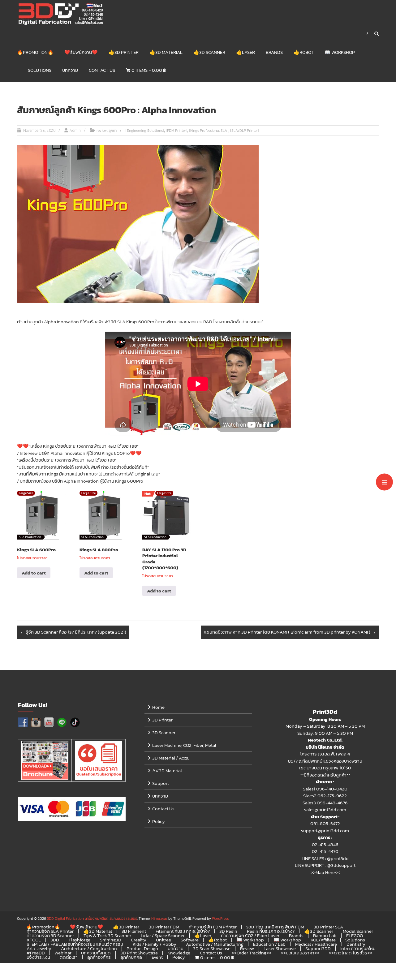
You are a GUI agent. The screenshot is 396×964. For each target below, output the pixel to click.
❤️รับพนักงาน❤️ (81, 52)
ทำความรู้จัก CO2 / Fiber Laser (250, 935)
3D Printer (162, 719)
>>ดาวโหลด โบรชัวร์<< (350, 952)
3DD (54, 939)
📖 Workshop (340, 52)
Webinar (62, 952)
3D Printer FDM (164, 926)
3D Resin (228, 931)
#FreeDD (36, 952)
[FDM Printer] (176, 130)
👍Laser (245, 52)
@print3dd (338, 858)
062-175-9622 (332, 795)
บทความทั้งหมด (96, 952)
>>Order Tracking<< (251, 952)
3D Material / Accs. (170, 757)
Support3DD (318, 948)
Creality (138, 939)
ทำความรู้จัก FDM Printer (213, 926)
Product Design (142, 948)
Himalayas (159, 918)
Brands (274, 52)
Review (247, 948)
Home (158, 707)
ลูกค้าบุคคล (131, 957)
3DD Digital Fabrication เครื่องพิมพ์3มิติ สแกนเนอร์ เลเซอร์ (92, 918)
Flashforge (79, 939)
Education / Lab (269, 944)
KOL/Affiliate (323, 939)
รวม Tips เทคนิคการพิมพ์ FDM (275, 926)
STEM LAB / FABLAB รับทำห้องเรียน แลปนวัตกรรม (75, 944)
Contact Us (102, 70)
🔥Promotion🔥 (35, 52)
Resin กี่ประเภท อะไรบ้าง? (271, 931)
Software (190, 939)
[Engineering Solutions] (145, 130)
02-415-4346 (325, 844)
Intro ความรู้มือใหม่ (358, 948)
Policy (158, 821)
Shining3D (110, 939)
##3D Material (167, 770)
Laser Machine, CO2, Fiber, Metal (184, 745)
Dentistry (355, 944)
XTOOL (34, 939)
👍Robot (304, 52)
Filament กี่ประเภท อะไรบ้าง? (183, 931)
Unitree (163, 939)
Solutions (39, 70)
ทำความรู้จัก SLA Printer (50, 931)
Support (160, 783)
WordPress (220, 918)
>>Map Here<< (325, 872)
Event (157, 957)
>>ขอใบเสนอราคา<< (300, 952)
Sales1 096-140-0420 (325, 788)
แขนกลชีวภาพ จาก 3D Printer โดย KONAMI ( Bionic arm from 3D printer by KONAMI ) (290, 631)
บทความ (70, 70)
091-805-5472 (325, 823)
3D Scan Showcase (211, 948)
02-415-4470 (325, 851)
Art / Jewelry (39, 948)
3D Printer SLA (328, 926)
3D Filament (134, 931)
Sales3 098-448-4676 (325, 802)
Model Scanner (358, 931)
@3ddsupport (341, 865)
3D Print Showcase (139, 952)
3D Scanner (163, 732)
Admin (75, 130)
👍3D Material (166, 52)
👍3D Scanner (209, 52)
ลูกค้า (113, 130)
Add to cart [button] (34, 572)
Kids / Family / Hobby (154, 944)
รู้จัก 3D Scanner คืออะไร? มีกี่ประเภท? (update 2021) (73, 631)
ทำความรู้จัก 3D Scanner (50, 935)
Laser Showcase (280, 948)
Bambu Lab (325, 935)
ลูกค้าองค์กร (99, 957)
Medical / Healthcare (316, 944)
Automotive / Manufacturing (214, 944)
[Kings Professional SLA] (208, 130)
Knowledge (178, 952)
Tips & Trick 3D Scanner (107, 935)
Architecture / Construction (89, 948)
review (102, 130)
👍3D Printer (124, 52)
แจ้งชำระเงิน (38, 957)
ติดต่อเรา (69, 957)
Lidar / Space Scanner (163, 935)
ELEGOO (354, 935)
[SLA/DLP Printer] (244, 130)
